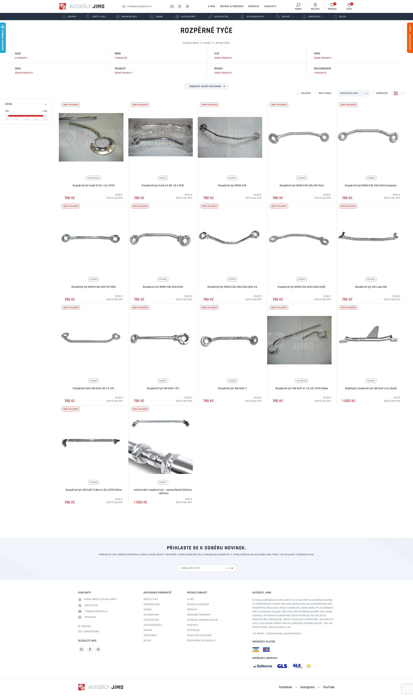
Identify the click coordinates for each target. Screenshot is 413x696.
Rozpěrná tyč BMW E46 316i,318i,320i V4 (232, 287)
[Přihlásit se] (229, 568)
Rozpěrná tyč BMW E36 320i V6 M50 (93, 287)
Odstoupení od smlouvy (201, 640)
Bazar (147, 640)
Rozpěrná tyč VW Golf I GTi (163, 388)
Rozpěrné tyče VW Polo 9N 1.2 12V (93, 388)
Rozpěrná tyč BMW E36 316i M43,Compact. (371, 185)
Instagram (307, 687)
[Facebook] (180, 6)
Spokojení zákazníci (199, 635)
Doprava (253, 6)
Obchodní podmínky (199, 615)
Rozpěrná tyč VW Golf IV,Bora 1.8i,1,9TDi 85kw (93, 490)
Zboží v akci (151, 599)
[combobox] (354, 93)
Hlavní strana (191, 43)
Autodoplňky (151, 615)
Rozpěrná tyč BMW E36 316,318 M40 (302, 185)
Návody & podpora (231, 6)
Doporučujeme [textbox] (349, 93)
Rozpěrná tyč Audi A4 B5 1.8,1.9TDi (163, 185)
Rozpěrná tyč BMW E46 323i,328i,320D (302, 287)
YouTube (329, 687)
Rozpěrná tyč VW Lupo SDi (371, 287)
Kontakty (270, 6)
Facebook (285, 687)
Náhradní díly (152, 604)
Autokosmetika (153, 625)
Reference (193, 630)
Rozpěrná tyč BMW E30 (232, 185)
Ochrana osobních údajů (202, 620)
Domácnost (150, 635)
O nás (211, 6)
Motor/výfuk (223, 43)
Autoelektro (151, 620)
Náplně (148, 630)
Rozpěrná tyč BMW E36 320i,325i (163, 287)
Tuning (207, 43)
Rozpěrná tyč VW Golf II (232, 388)
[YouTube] (172, 6)
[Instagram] (187, 6)
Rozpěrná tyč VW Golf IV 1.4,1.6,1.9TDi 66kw (301, 388)
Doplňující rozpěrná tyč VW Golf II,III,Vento (371, 388)
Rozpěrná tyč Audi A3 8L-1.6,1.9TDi (94, 185)
